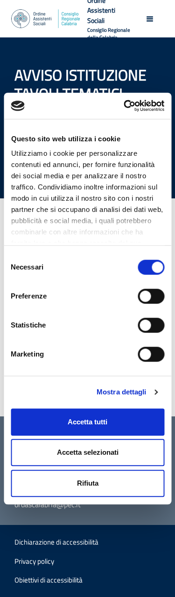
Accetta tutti (87, 422)
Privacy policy (34, 561)
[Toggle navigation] (149, 19)
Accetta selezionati (88, 452)
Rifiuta (87, 483)
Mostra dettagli (122, 392)
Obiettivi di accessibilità (48, 580)
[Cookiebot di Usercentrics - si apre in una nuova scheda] (124, 106)
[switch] (151, 296)
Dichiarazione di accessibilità (56, 542)
